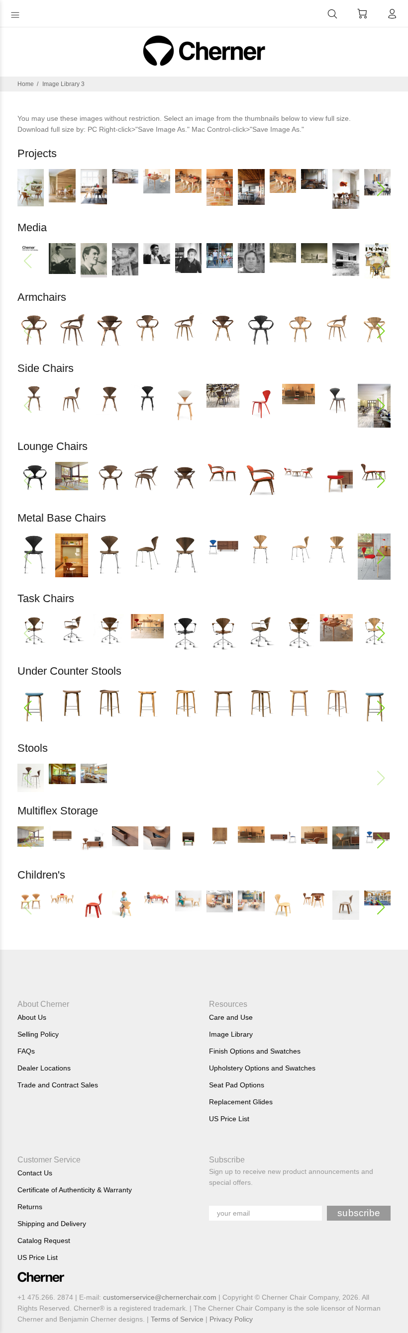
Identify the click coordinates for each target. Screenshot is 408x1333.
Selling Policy (38, 1034)
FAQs (26, 1051)
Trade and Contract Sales (57, 1085)
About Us (31, 1017)
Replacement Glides (241, 1102)
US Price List (229, 1119)
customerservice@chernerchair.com (159, 1297)
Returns (29, 1207)
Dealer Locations (44, 1068)
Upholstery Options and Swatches (262, 1068)
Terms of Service (177, 1319)
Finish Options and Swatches (255, 1051)
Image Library (231, 1034)
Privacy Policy (231, 1319)
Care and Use (231, 1017)
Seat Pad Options (236, 1085)
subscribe (358, 1213)
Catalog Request (43, 1240)
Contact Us (34, 1173)
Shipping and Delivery (51, 1224)
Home (25, 84)
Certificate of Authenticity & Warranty (74, 1190)
